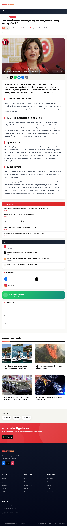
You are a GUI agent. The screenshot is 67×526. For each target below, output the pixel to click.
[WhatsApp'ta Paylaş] (15, 77)
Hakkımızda (50, 478)
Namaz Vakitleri (28, 485)
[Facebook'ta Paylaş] (22, 77)
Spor (5, 315)
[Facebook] (3, 463)
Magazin (6, 323)
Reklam (49, 485)
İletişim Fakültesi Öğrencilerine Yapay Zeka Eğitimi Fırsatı (20, 227)
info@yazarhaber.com (10, 508)
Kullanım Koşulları (52, 523)
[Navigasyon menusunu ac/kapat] (3, 11)
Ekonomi (6, 311)
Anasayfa (4, 17)
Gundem (6, 307)
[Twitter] (8, 463)
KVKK (48, 488)
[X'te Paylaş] (11, 77)
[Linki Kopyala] (26, 77)
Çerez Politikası (51, 492)
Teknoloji (6, 319)
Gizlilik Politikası (42, 523)
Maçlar (26, 488)
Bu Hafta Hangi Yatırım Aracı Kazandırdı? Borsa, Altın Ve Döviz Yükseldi (24, 233)
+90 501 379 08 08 (9, 505)
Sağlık (3, 492)
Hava (25, 482)
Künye (48, 482)
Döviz (25, 478)
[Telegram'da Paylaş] (19, 77)
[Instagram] (12, 463)
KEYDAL (11, 512)
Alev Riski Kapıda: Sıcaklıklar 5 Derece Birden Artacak (19, 214)
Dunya (5, 327)
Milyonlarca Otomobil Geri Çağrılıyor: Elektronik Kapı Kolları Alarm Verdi (24, 221)
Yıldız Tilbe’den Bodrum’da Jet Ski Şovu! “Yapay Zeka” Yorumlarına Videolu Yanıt (27, 208)
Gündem (12, 16)
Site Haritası (62, 523)
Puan (25, 492)
